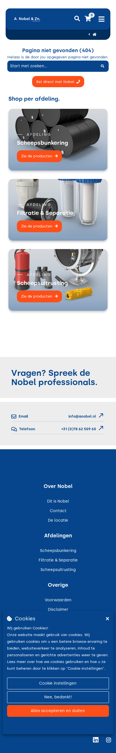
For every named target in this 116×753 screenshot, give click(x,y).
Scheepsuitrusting (58, 569)
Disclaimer (58, 609)
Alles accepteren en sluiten (58, 710)
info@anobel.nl (82, 416)
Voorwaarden (58, 600)
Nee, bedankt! (58, 697)
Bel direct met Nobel (55, 82)
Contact (58, 510)
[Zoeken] (102, 66)
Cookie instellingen (58, 683)
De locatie (58, 520)
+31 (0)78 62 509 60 (78, 429)
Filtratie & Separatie (58, 560)
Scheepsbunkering (58, 550)
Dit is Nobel (58, 501)
